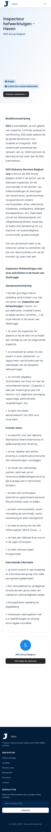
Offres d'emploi (9, 758)
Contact (5, 782)
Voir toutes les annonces (26, 661)
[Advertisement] (25, 57)
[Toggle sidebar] (45, 4)
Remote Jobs (8, 768)
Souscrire (25, 810)
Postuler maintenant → (16, 94)
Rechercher (7, 772)
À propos (6, 777)
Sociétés (6, 763)
